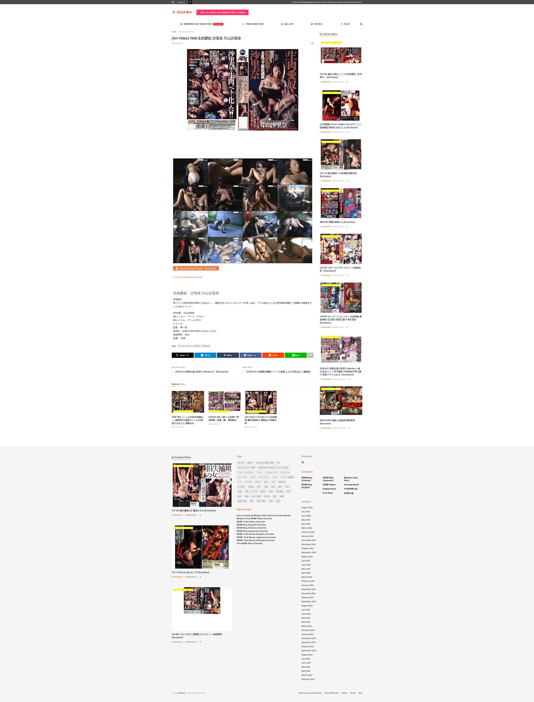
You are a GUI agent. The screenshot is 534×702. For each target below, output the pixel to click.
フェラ (275, 477)
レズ (239, 482)
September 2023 (308, 650)
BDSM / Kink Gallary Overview (251, 521)
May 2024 (305, 617)
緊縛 (247, 496)
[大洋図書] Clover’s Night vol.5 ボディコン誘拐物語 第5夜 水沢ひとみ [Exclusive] (340, 126)
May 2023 (305, 666)
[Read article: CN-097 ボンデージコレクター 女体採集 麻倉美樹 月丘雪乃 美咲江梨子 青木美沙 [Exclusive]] (341, 298)
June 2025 (306, 564)
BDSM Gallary (329, 484)
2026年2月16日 (215, 424)
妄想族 (251, 486)
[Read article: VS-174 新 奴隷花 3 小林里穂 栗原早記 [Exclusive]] (341, 154)
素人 (239, 496)
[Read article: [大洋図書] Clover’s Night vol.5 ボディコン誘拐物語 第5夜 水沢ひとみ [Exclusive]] (341, 105)
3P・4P (241, 463)
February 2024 (308, 630)
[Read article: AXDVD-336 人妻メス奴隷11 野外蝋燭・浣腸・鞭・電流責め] (224, 402)
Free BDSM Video (255, 24)
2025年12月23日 (339, 428)
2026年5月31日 (339, 132)
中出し (258, 482)
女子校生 (241, 486)
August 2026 (307, 507)
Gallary (289, 24)
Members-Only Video (187, 31)
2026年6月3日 (339, 226)
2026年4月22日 (339, 181)
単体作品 (282, 482)
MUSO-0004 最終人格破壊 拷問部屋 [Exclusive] (337, 422)
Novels (318, 24)
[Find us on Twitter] (190, 2)
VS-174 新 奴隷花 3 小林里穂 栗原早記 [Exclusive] (338, 175)
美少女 (266, 496)
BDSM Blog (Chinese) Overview (251, 527)
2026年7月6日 (339, 82)
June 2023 (306, 662)
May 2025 (305, 568)
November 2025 (308, 544)
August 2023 (307, 654)
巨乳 (259, 486)
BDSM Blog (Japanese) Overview (252, 531)
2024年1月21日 (251, 427)
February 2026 (308, 531)
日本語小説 (349, 493)
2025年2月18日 (339, 275)
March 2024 (306, 626)
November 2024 (308, 593)
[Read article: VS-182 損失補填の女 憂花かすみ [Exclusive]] (202, 485)
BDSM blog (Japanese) (328, 479)
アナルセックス (271, 472)
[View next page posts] (204, 654)
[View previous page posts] (199, 654)
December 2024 (308, 589)
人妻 (273, 482)
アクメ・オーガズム (245, 472)
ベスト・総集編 (287, 477)
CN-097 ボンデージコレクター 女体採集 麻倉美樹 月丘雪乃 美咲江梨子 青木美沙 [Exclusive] (341, 319)
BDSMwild (182, 693)
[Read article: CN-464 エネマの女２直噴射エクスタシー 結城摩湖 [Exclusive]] (202, 609)
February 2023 (308, 679)
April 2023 (305, 670)
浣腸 (239, 491)
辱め (252, 501)
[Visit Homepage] (182, 12)
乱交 (266, 482)
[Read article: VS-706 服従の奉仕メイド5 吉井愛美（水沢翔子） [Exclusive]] (341, 55)
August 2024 (307, 605)
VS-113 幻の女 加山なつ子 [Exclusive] (190, 572)
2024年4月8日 (177, 43)
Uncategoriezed (351, 484)
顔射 (271, 501)
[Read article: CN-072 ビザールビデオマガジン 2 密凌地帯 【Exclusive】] (341, 249)
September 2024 (308, 601)
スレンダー (242, 477)
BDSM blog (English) (306, 486)
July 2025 (305, 560)
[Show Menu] (173, 2)
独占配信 (279, 491)
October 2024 (307, 597)
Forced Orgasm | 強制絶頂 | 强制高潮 (194, 346)
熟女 (271, 491)
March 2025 (306, 577)
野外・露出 (261, 501)
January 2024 (307, 634)
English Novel (329, 488)
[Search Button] (361, 23)
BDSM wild (326, 82)
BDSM (250, 463)
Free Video (328, 492)
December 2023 (308, 638)
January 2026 (307, 536)
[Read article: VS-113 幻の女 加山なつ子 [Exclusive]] (202, 547)
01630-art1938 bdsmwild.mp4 (187, 277)
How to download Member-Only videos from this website (264, 515)
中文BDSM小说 (350, 488)
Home (174, 31)
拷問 (280, 486)
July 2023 (305, 658)
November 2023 (308, 642)
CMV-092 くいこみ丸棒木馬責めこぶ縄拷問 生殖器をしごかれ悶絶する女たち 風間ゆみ (187, 420)
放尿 (287, 486)
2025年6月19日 (191, 642)
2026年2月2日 (339, 327)
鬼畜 (278, 501)
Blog (347, 24)
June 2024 (306, 613)
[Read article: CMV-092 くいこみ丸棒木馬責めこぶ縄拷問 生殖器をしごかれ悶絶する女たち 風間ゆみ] (188, 402)
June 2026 (306, 515)
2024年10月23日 (339, 379)
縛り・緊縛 (256, 496)
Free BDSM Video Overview (249, 543)
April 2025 (305, 572)
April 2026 (305, 523)
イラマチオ (285, 472)
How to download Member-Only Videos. (223, 12)
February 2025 (308, 581)
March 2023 (306, 675)
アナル (259, 472)
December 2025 (308, 540)
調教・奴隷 (242, 501)
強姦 (266, 486)
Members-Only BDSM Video (203, 24)
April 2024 (305, 621)
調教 (282, 496)
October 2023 (307, 646)
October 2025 (307, 548)
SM (278, 463)
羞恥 (274, 496)
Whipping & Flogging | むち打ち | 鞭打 (273, 467)
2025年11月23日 (179, 427)
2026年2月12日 (191, 577)
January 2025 (307, 585)
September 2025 (308, 552)
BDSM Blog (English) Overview (251, 524)
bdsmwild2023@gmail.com (308, 2)
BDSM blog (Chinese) (306, 479)
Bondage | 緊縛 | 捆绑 (264, 463)
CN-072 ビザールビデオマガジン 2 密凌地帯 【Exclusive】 (340, 269)
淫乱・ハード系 (251, 491)
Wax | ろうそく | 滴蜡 (246, 467)
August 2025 (307, 556)
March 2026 (306, 527)
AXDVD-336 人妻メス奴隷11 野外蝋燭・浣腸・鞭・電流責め (223, 418)
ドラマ (252, 477)
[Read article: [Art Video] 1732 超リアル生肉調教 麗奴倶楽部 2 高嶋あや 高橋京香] (261, 402)
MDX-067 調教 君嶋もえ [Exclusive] (337, 221)
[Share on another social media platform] (310, 355)
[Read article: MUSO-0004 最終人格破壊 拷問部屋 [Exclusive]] (341, 401)
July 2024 (305, 609)
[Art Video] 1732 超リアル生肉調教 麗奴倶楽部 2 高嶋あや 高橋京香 (261, 420)
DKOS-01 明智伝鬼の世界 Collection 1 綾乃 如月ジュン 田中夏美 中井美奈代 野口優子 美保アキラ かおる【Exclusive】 (340, 371)
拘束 (273, 486)
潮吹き (263, 491)
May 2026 (305, 519)
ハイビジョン (264, 477)
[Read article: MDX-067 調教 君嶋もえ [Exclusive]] (341, 203)
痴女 (288, 491)
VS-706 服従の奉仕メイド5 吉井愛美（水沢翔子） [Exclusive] (341, 75)
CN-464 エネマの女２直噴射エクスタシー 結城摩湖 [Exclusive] (197, 636)
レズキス (248, 482)
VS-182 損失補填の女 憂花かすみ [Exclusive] (194, 510)
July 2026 (305, 511)
